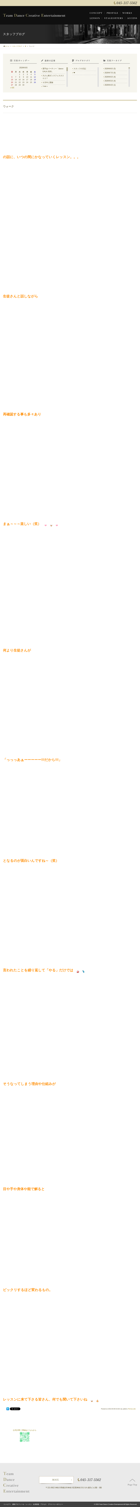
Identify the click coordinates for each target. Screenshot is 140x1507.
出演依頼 (36, 1504)
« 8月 (12, 88)
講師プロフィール (18, 1504)
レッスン (29, 1504)
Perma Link (132, 1409)
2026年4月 (109, 85)
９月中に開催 (48, 82)
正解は (45, 87)
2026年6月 (109, 77)
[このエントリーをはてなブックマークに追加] (7, 1409)
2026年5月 (109, 81)
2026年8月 (109, 69)
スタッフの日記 (80, 69)
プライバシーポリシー (55, 1504)
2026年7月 (109, 73)
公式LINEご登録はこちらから (24, 1430)
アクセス (43, 1504)
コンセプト (7, 1504)
